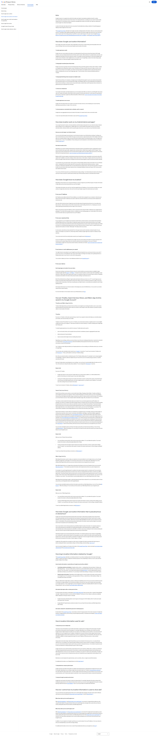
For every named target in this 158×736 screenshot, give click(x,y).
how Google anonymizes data (68, 547)
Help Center (80, 661)
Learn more (61, 141)
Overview (3, 4)
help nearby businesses (67, 341)
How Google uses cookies (6, 13)
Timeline (77, 351)
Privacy (62, 733)
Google (51, 733)
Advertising (3, 11)
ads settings (60, 423)
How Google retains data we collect (8, 29)
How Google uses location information (9, 16)
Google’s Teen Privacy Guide (94, 35)
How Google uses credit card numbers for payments (9, 20)
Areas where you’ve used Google (76, 694)
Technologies (30, 4)
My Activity (88, 236)
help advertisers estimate (95, 670)
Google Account (85, 258)
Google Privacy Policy (61, 30)
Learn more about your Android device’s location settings (81, 153)
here (85, 291)
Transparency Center (73, 733)
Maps (73, 272)
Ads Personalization (62, 701)
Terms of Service (21, 4)
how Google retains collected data (76, 585)
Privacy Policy (11, 4)
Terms (66, 733)
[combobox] (103, 733)
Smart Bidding (70, 683)
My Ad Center (89, 694)
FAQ (37, 4)
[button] (149, 2)
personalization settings (77, 414)
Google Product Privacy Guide (7, 26)
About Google (56, 733)
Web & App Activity (59, 466)
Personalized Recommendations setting (70, 417)
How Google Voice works (6, 23)
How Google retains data (78, 592)
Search (67, 272)
